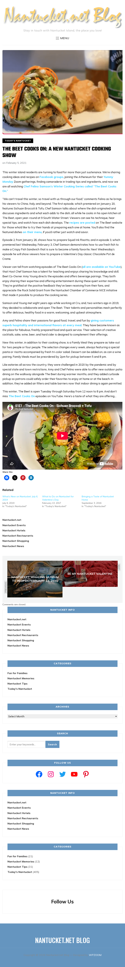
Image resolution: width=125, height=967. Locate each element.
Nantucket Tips (17, 683)
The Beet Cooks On (22, 396)
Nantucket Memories (20, 678)
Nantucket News (13, 546)
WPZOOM (95, 955)
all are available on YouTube (101, 266)
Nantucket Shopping (15, 540)
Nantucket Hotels (13, 530)
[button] (62, 38)
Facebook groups (51, 177)
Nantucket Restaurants (17, 535)
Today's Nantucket (18, 140)
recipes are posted (82, 222)
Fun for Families (17, 673)
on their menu (32, 232)
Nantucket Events (14, 525)
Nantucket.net (11, 519)
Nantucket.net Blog (62, 940)
